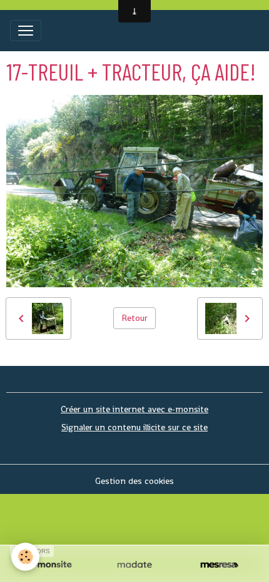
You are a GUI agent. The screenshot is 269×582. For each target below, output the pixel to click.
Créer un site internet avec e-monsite (134, 409)
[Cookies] (25, 557)
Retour (134, 317)
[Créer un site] (50, 565)
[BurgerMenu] (25, 30)
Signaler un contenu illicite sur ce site (134, 427)
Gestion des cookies (134, 480)
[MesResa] (219, 565)
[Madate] (134, 565)
